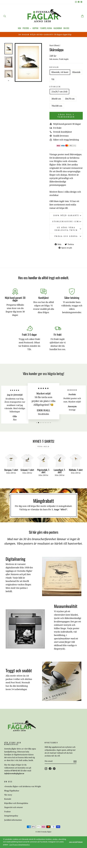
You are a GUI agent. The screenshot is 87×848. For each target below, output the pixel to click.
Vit (52, 79)
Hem (19, 28)
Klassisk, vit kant (59, 72)
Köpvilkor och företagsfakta (16, 803)
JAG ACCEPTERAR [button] (76, 842)
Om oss (66, 28)
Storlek (55, 86)
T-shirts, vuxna (46, 28)
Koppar (35, 28)
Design (54, 67)
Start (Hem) (54, 45)
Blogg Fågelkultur (11, 790)
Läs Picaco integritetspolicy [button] (19, 845)
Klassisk (76, 72)
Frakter (7, 811)
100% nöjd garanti (66, 215)
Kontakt (7, 799)
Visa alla (43, 446)
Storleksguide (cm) (66, 221)
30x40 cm (56, 98)
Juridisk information (13, 820)
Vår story (8, 795)
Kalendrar (58, 28)
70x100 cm (56, 105)
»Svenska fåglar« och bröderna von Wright (22, 786)
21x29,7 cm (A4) (59, 91)
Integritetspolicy (11, 815)
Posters (26, 28)
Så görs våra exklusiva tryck (66, 228)
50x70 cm (70, 98)
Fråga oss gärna (66, 236)
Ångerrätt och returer (13, 807)
